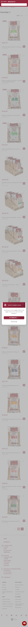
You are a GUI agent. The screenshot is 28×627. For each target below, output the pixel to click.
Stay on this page (14, 321)
